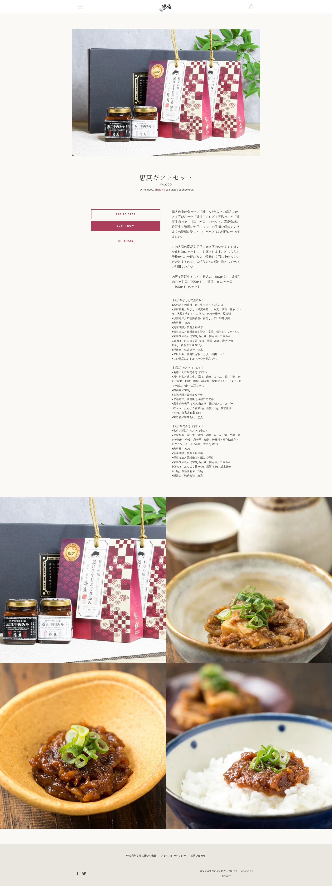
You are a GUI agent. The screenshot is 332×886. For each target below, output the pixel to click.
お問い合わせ (198, 855)
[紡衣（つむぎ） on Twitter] (84, 873)
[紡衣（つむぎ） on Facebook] (78, 873)
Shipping (159, 189)
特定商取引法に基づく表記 (141, 855)
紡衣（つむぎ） (229, 870)
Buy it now (125, 226)
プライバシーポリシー (173, 855)
